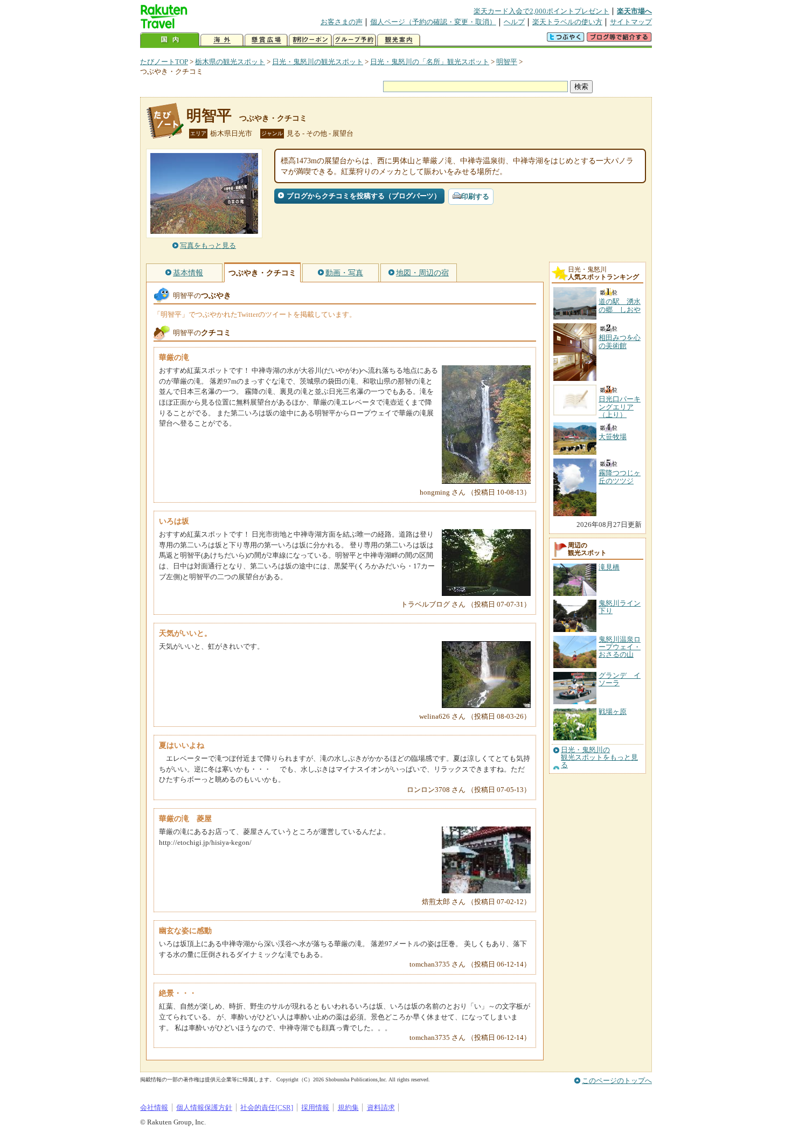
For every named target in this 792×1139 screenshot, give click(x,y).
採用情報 (315, 1107)
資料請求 (381, 1107)
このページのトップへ (617, 1081)
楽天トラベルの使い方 (567, 22)
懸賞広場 (266, 40)
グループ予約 (354, 40)
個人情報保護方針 (204, 1107)
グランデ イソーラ (620, 679)
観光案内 (398, 40)
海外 (222, 40)
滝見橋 (609, 567)
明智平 (506, 62)
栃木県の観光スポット (230, 62)
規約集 (348, 1107)
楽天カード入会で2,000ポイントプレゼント (541, 11)
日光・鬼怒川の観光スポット (317, 62)
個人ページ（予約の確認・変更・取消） (433, 22)
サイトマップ (631, 22)
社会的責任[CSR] (266, 1107)
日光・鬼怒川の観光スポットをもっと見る (599, 757)
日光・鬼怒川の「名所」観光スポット (429, 62)
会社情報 (154, 1107)
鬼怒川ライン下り (620, 607)
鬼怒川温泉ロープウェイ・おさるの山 (620, 647)
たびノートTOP (164, 62)
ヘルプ (514, 22)
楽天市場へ (634, 11)
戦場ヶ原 (613, 711)
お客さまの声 (342, 22)
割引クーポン (310, 40)
